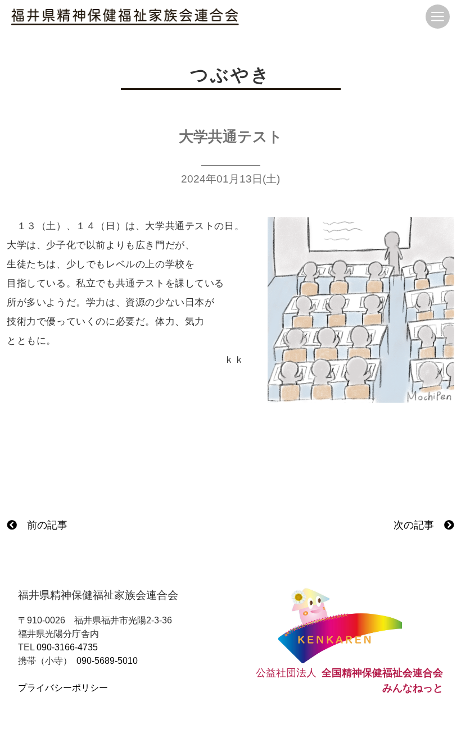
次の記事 (419, 525)
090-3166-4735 (67, 647)
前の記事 (42, 525)
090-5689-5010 (107, 661)
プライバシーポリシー (63, 687)
